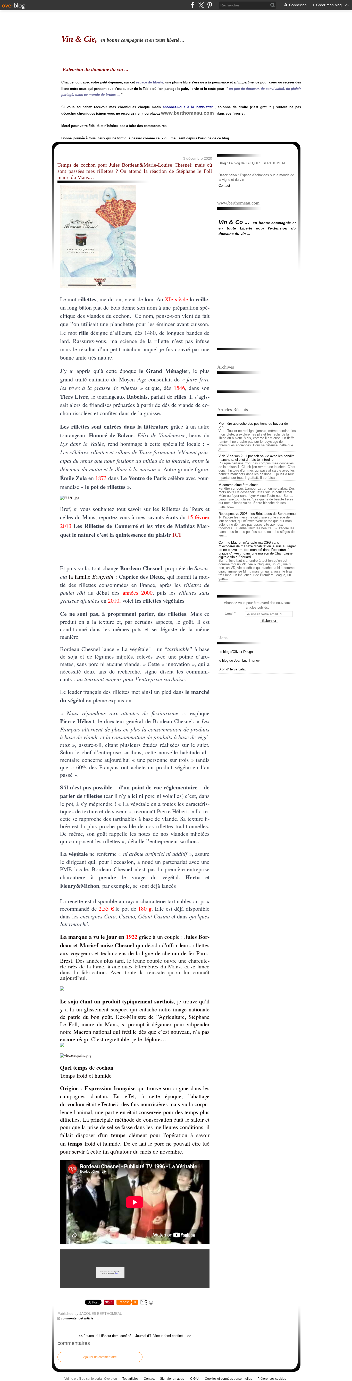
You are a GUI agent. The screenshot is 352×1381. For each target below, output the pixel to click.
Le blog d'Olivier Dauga (236, 652)
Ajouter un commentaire (100, 1357)
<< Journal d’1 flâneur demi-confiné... (106, 1336)
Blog (222, 163)
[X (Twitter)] (201, 5)
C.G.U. (194, 1378)
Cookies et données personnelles (228, 1378)
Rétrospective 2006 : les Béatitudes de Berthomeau (257, 514)
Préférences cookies (271, 1378)
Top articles (130, 1378)
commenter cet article (77, 1318)
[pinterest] (209, 5)
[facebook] (192, 5)
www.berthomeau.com (187, 113)
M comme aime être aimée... (240, 485)
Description (228, 175)
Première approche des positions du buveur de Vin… (253, 425)
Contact (224, 185)
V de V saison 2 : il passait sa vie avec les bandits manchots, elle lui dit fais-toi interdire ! (257, 458)
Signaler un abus (172, 1378)
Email (229, 613)
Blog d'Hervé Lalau (232, 669)
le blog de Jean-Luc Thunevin (240, 660)
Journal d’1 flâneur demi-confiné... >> (163, 1336)
